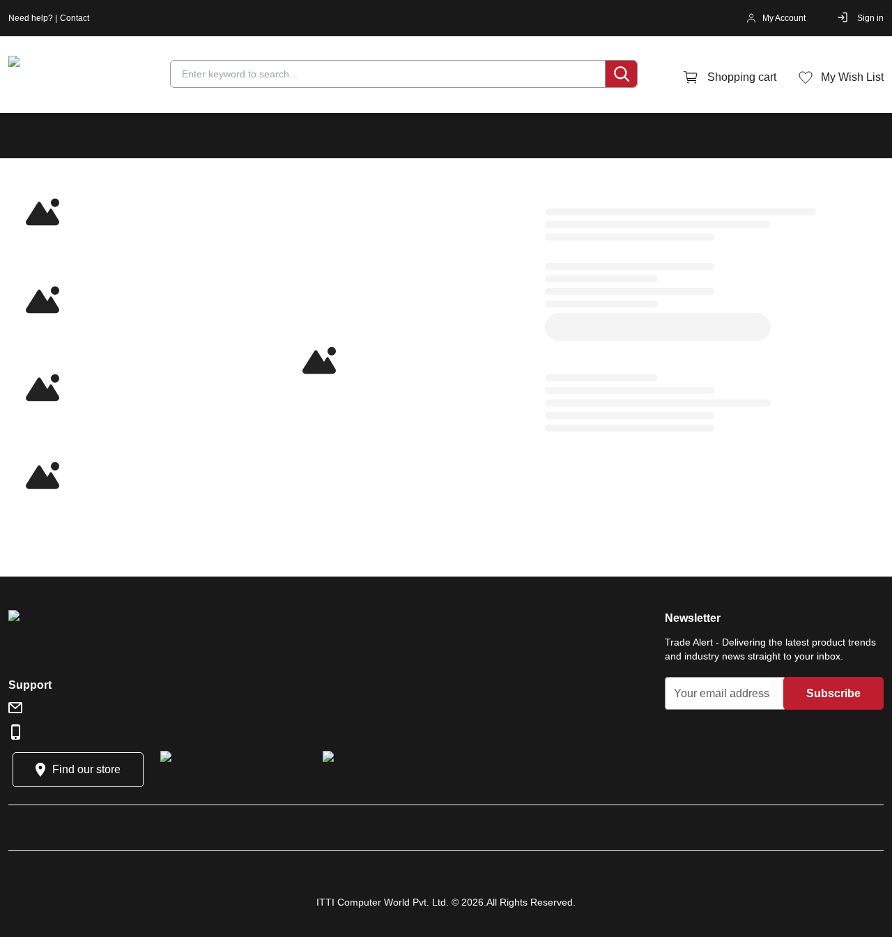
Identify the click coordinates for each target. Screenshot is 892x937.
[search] (621, 74)
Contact (74, 18)
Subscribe (833, 693)
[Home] (92, 77)
